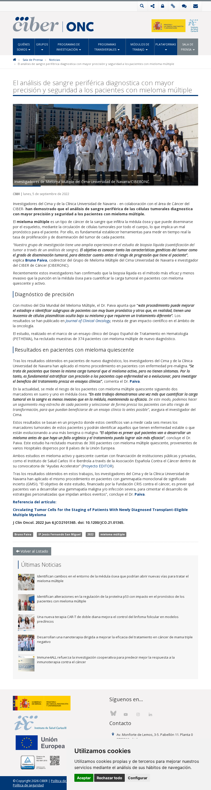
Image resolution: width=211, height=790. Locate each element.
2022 (90, 534)
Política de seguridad (28, 785)
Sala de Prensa (187, 46)
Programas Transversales (105, 46)
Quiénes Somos (23, 46)
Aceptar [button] (84, 778)
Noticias (54, 60)
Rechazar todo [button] (109, 778)
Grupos (42, 44)
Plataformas (165, 44)
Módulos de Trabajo (139, 46)
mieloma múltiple (112, 534)
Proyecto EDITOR (97, 466)
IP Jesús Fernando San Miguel (59, 534)
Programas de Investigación (68, 46)
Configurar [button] (137, 778)
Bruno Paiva (22, 534)
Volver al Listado (34, 551)
